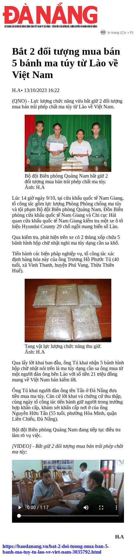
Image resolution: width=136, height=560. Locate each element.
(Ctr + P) (120, 32)
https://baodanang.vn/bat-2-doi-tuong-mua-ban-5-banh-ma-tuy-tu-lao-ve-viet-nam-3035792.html (56, 549)
